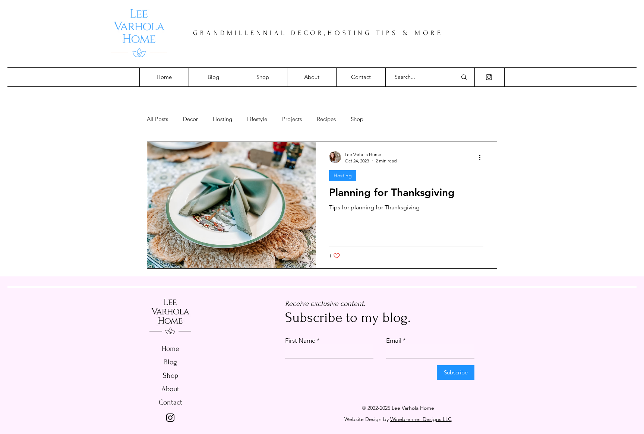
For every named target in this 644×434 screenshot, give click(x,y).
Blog (170, 362)
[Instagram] (489, 77)
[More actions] (482, 157)
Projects (292, 119)
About (170, 389)
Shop (357, 119)
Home (170, 349)
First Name (300, 341)
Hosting (222, 119)
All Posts (157, 119)
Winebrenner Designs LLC (421, 419)
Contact (170, 402)
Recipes (326, 119)
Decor (190, 119)
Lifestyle (257, 119)
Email (393, 341)
